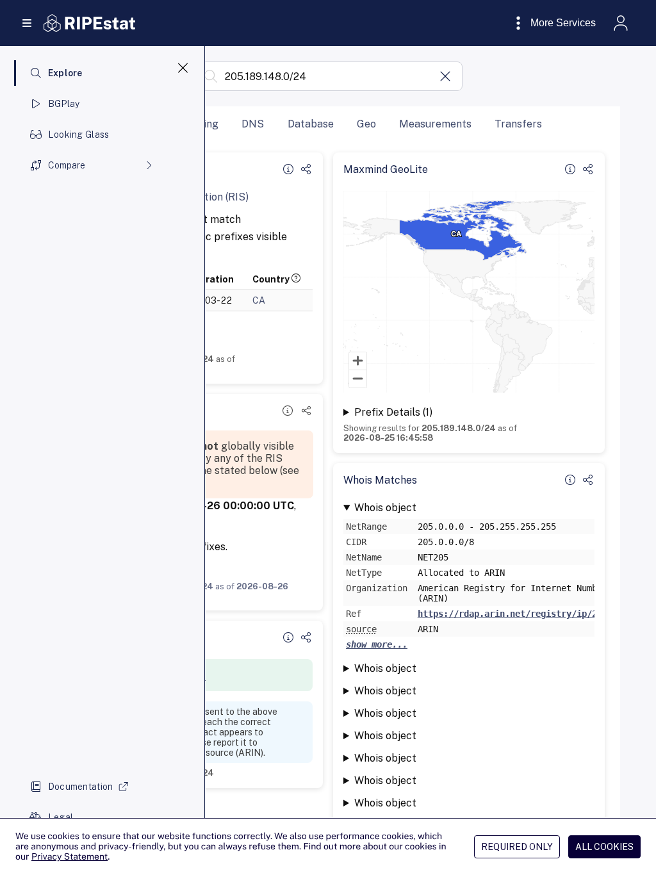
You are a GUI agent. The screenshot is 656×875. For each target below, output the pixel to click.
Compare (66, 165)
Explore (65, 73)
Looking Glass (79, 134)
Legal (60, 817)
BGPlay (64, 104)
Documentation (80, 786)
